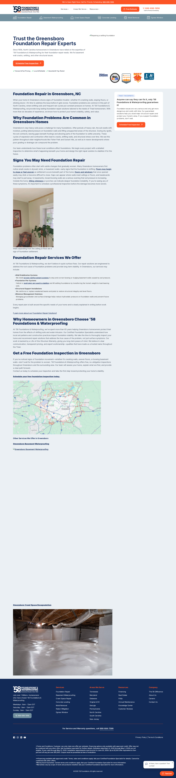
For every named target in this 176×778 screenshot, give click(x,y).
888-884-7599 (106, 728)
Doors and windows (84, 172)
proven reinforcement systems (36, 278)
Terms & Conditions (155, 737)
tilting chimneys (36, 181)
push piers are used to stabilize (36, 283)
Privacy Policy (140, 737)
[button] (65, 9)
